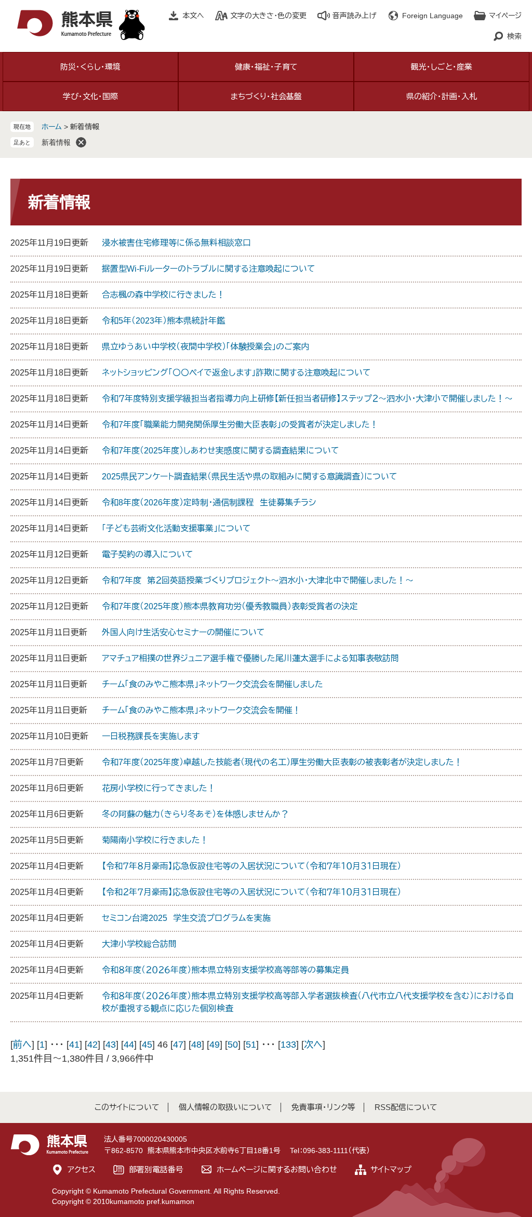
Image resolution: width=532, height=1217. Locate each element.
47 (178, 1044)
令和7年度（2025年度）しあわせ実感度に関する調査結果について (220, 450)
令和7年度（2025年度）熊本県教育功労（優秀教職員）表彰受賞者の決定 (230, 606)
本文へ (193, 15)
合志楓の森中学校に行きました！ (163, 294)
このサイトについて (127, 1107)
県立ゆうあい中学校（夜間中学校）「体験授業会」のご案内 (205, 346)
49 (214, 1044)
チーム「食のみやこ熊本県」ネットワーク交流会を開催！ (201, 710)
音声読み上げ (354, 15)
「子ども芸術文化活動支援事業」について (176, 528)
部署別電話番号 (156, 1169)
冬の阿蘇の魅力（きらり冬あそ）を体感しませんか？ (195, 814)
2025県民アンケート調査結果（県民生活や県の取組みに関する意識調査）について (249, 476)
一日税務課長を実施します (151, 736)
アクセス (82, 1169)
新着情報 (56, 142)
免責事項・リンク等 (323, 1107)
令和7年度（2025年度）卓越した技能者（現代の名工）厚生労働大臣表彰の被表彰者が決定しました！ (282, 762)
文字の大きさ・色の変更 (268, 15)
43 (110, 1044)
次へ (313, 1044)
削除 (81, 142)
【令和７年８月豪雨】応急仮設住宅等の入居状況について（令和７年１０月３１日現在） (251, 866)
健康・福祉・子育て (266, 66)
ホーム (52, 127)
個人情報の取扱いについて (225, 1107)
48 (196, 1044)
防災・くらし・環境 (90, 66)
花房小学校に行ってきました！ (159, 788)
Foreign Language (432, 15)
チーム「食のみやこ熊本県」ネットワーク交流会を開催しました (212, 684)
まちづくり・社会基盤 (266, 96)
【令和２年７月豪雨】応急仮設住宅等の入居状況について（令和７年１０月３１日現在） (251, 892)
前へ (22, 1044)
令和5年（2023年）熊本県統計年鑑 (163, 320)
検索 (514, 36)
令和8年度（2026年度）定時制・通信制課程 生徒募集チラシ (209, 502)
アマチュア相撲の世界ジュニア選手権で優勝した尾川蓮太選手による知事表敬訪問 (250, 658)
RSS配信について (406, 1107)
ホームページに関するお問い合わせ (277, 1169)
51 (251, 1044)
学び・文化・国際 (90, 96)
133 (288, 1044)
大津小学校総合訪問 (139, 944)
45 (147, 1044)
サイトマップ (390, 1169)
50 (233, 1044)
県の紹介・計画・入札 (441, 96)
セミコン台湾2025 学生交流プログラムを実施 (186, 918)
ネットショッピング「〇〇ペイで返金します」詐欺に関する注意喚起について (236, 372)
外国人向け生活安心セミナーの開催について (183, 632)
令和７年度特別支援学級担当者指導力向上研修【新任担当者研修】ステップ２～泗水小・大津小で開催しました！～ (307, 398)
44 (129, 1044)
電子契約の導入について (147, 554)
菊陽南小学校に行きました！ (155, 840)
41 (74, 1044)
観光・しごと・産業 (441, 66)
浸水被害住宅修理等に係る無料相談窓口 (176, 242)
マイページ (505, 15)
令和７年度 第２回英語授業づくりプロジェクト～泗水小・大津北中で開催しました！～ (258, 580)
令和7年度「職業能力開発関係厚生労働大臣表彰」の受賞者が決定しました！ (240, 424)
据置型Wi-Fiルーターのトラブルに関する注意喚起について (208, 268)
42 (92, 1044)
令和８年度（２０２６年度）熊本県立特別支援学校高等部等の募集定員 (225, 970)
